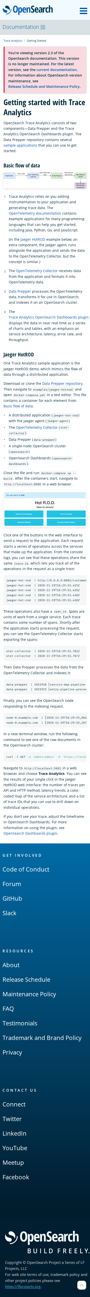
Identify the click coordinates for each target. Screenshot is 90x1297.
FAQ (8, 1008)
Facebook (15, 1177)
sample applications (20, 145)
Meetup (13, 1162)
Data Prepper (20, 291)
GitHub (12, 898)
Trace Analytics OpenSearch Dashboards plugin (49, 317)
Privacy (12, 1052)
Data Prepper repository (62, 383)
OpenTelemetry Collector (37, 270)
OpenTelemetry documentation (35, 213)
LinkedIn (14, 1133)
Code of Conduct (25, 869)
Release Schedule (26, 979)
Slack (9, 913)
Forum (11, 884)
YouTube (14, 1148)
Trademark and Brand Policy (42, 1037)
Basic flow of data (18, 406)
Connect (14, 1104)
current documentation (56, 69)
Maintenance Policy (29, 994)
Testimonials (19, 1023)
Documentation (20, 26)
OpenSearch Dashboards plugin (30, 833)
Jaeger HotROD (32, 239)
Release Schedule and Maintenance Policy (44, 86)
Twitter (12, 1119)
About (11, 965)
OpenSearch (29, 10)
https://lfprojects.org (22, 1286)
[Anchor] (42, 165)
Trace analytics (13, 40)
